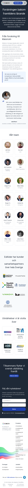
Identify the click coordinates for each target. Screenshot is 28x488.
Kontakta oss (18, 3)
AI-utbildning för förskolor (19, 429)
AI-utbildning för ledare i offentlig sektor (19, 449)
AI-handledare (19, 426)
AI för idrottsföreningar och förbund (20, 455)
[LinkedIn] (24, 477)
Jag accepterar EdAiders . (14, 413)
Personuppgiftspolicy (20, 413)
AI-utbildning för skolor (19, 433)
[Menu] (25, 3)
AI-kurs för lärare (19, 458)
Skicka (14, 409)
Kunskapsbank (5, 469)
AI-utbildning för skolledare (19, 437)
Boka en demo (14, 375)
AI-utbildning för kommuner (19, 440)
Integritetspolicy (19, 469)
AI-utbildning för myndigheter (19, 444)
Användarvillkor (19, 467)
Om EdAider (5, 467)
